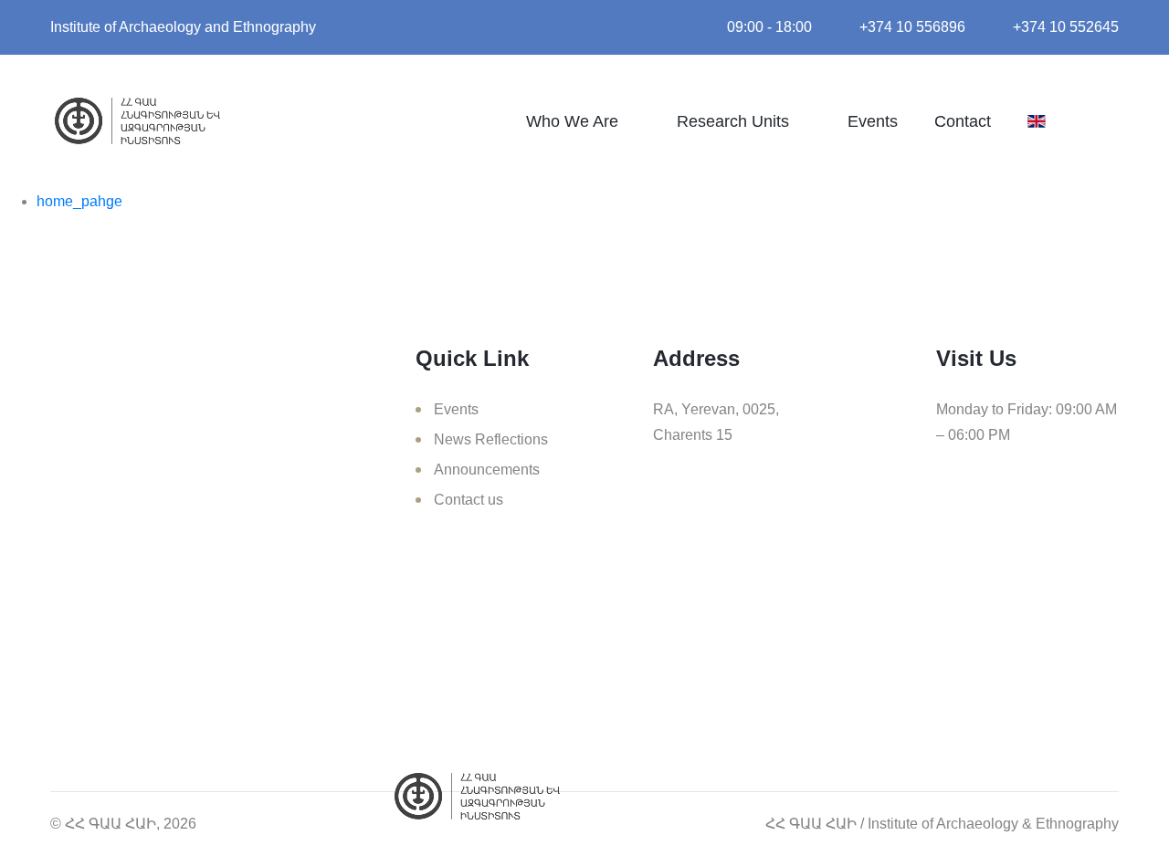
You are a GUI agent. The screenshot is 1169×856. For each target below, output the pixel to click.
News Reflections (491, 439)
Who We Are (572, 121)
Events (873, 121)
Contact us (468, 499)
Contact (962, 121)
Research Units (733, 121)
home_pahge (79, 201)
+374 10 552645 (1066, 27)
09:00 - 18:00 (769, 27)
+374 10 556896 (912, 27)
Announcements (487, 469)
